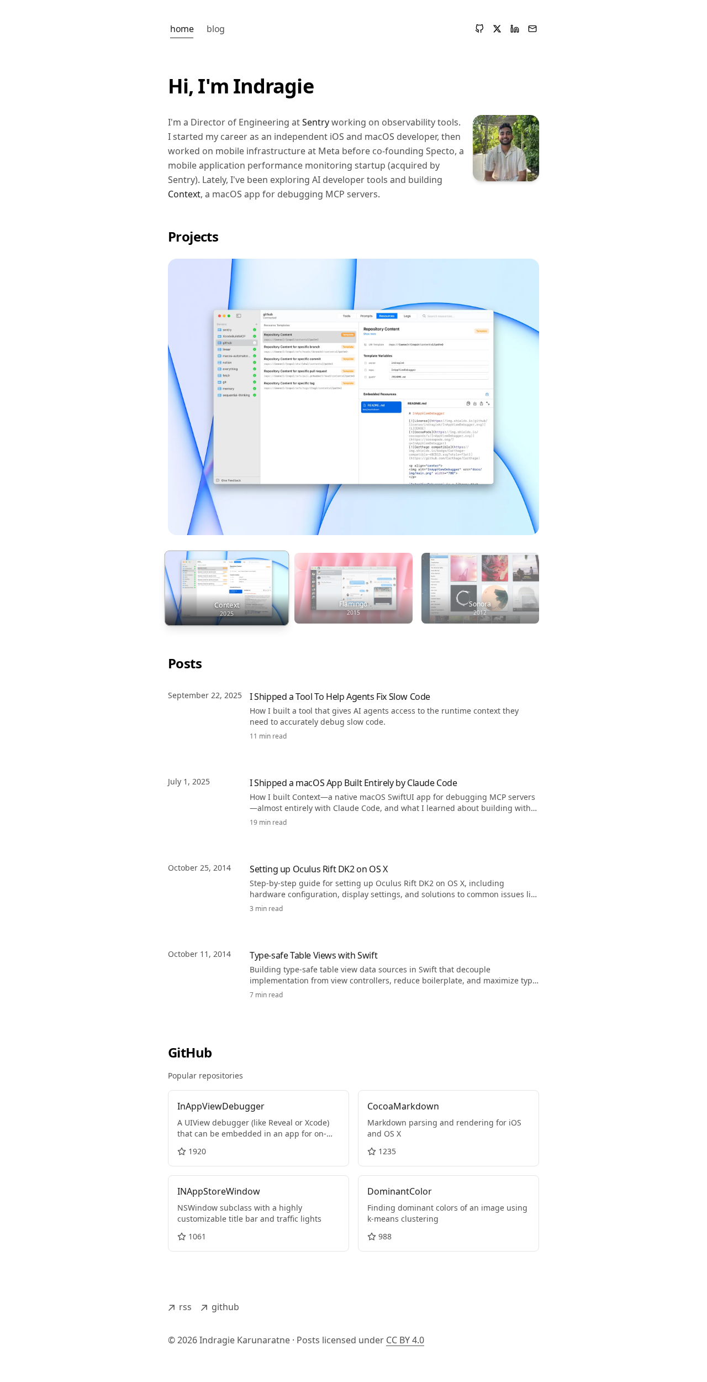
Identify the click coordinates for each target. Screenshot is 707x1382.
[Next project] (517, 404)
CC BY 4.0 (405, 1340)
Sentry (315, 122)
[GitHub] (479, 28)
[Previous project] (190, 404)
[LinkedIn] (514, 28)
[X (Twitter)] (497, 28)
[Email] (532, 28)
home (181, 29)
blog (215, 29)
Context (184, 194)
